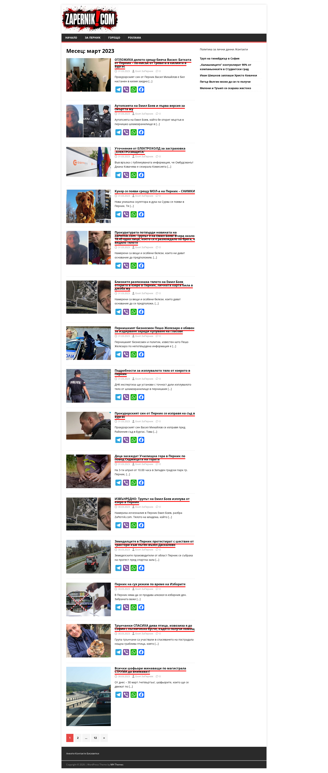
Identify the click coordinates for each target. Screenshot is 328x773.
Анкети (70, 753)
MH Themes (116, 764)
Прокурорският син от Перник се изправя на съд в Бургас (155, 415)
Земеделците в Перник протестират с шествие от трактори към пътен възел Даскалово (154, 543)
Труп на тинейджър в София (219, 58)
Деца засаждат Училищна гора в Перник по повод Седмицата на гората (150, 458)
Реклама (134, 37)
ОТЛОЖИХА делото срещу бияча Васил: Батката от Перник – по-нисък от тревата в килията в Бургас (153, 63)
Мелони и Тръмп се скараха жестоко (225, 88)
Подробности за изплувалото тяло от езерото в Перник (152, 372)
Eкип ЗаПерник (144, 71)
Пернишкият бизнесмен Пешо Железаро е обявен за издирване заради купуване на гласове (154, 329)
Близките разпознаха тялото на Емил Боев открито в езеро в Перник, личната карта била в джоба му (154, 285)
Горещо (114, 37)
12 (95, 738)
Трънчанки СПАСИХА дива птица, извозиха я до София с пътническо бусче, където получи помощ (155, 627)
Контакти (242, 49)
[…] (150, 81)
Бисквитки (93, 753)
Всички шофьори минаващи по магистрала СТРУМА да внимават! (150, 670)
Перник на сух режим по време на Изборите (150, 584)
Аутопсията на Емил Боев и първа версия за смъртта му (150, 107)
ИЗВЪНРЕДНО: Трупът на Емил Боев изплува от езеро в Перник (152, 500)
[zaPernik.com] (90, 31)
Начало (71, 37)
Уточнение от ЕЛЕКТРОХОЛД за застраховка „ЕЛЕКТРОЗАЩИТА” (150, 150)
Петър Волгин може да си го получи (225, 81)
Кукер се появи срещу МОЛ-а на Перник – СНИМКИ (155, 191)
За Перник (92, 37)
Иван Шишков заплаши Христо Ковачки (228, 75)
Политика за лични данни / (218, 49)
